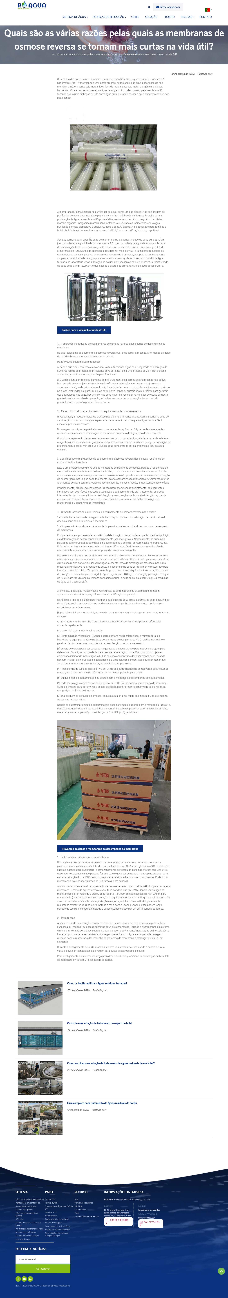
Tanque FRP (50, 1199)
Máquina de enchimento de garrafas (27, 1214)
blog (76, 1199)
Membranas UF (51, 1216)
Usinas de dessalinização (26, 1206)
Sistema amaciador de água (27, 1236)
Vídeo (77, 1213)
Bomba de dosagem (53, 1223)
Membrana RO (51, 1212)
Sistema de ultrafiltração (26, 1232)
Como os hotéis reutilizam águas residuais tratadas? (97, 983)
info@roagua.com (170, 7)
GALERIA (78, 1206)
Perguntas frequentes (84, 1203)
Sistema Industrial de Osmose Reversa (28, 1224)
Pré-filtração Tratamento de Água (29, 1229)
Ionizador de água (23, 1239)
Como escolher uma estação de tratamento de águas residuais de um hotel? (111, 1063)
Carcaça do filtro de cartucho (57, 1219)
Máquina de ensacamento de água (30, 1199)
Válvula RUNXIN (51, 1203)
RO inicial (19, 1219)
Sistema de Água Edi (24, 1210)
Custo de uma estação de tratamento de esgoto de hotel (99, 1023)
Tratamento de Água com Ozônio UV (59, 1207)
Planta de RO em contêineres (28, 1203)
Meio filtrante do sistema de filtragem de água (56, 1234)
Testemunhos (80, 1210)
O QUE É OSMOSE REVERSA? (87, 1216)
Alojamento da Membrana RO (57, 1230)
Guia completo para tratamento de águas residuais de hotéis (102, 1103)
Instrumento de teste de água (57, 1226)
